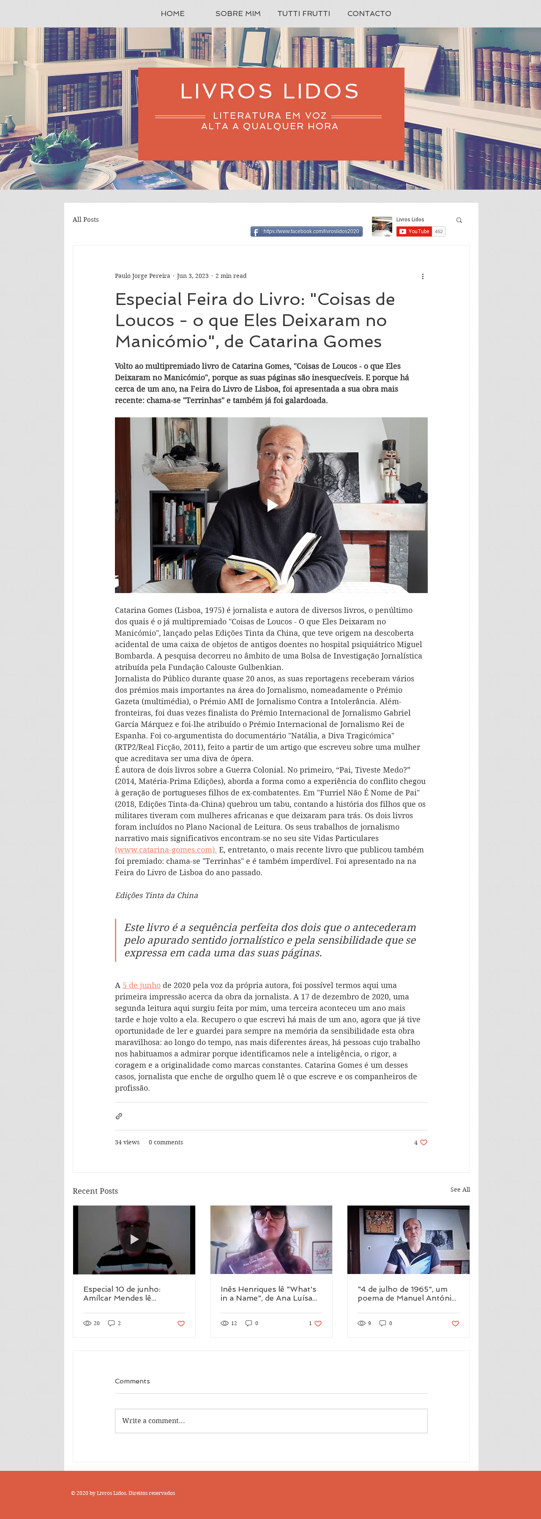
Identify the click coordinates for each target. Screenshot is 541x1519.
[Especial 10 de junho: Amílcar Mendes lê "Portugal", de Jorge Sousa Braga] (134, 1240)
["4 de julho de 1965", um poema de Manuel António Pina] (408, 1240)
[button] (459, 219)
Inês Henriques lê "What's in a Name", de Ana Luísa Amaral (268, 1293)
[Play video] (271, 505)
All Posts (86, 219)
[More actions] (423, 276)
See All (460, 1189)
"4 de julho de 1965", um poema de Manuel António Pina (407, 1293)
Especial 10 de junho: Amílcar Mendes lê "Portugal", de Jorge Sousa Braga (133, 1293)
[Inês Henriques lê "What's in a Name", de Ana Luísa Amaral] (271, 1240)
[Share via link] (119, 1116)
